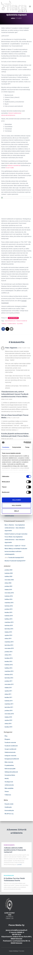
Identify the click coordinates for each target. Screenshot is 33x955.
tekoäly (7, 778)
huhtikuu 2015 (8, 619)
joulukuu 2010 (8, 710)
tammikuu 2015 (9, 628)
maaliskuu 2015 (9, 622)
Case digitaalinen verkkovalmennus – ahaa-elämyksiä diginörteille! (15, 527)
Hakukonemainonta (10, 752)
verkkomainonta (9, 785)
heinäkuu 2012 (9, 658)
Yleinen (7, 791)
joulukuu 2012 (8, 651)
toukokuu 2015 (9, 615)
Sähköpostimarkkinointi (11, 772)
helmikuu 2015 (9, 625)
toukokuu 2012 (9, 664)
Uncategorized (9, 781)
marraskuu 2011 (9, 684)
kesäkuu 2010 (8, 727)
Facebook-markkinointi (11, 745)
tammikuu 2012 (9, 678)
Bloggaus (7, 739)
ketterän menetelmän (14, 165)
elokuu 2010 (8, 723)
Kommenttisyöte (9, 810)
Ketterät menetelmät (21, 320)
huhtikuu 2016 (8, 599)
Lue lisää (19, 864)
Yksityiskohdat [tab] (16, 447)
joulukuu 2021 (8, 586)
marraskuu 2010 (9, 713)
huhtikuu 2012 (8, 668)
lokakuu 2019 (8, 589)
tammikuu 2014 (9, 645)
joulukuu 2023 (8, 570)
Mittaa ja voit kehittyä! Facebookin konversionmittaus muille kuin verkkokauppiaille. (16, 551)
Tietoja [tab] (27, 447)
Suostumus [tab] (5, 447)
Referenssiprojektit (10, 768)
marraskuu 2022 (9, 579)
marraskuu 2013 (9, 648)
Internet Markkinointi (10, 320)
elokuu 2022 (8, 583)
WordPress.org (9, 813)
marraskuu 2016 (9, 592)
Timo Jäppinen (11, 348)
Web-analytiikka (9, 788)
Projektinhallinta (13, 317)
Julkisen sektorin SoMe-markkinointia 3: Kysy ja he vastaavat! (15, 850)
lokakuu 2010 (8, 717)
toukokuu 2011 (9, 700)
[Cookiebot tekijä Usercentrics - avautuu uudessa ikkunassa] (23, 442)
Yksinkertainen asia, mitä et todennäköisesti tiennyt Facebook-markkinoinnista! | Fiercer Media (15, 394)
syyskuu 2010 (8, 720)
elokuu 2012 (8, 655)
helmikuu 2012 (9, 674)
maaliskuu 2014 (9, 642)
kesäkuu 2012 (8, 661)
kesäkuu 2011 (8, 697)
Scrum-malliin (10, 167)
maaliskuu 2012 (9, 671)
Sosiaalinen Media (10, 775)
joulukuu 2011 (8, 681)
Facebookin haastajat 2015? (16, 557)
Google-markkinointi (10, 749)
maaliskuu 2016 (9, 602)
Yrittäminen (8, 794)
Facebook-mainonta (10, 742)
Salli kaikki (16, 500)
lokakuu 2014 (8, 632)
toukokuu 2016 (9, 596)
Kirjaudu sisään (9, 804)
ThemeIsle (21, 951)
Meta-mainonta (9, 762)
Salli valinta (16, 505)
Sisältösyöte (8, 807)
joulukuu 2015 (8, 609)
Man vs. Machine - (10, 525)
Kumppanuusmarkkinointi (12, 758)
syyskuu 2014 (8, 635)
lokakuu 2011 (8, 687)
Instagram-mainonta (10, 755)
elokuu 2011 (8, 694)
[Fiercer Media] (14, 6)
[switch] (28, 481)
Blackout (7, 560)
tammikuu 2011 (9, 707)
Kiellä (16, 511)
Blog (6, 736)
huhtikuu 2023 (8, 576)
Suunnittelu (20, 323)
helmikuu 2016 (9, 606)
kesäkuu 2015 (8, 612)
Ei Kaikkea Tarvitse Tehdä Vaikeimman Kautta (14, 879)
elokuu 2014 (8, 638)
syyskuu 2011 (8, 691)
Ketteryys (4, 323)
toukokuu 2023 (9, 573)
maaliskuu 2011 (9, 704)
